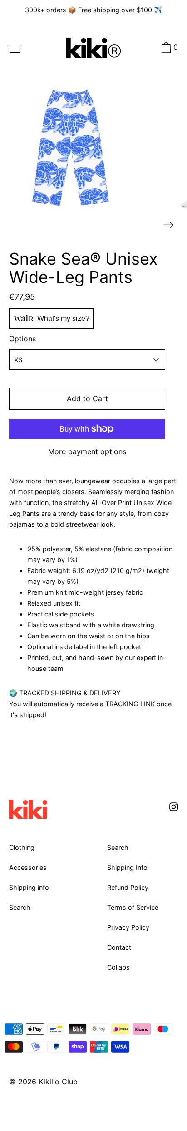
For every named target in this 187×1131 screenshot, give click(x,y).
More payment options (87, 451)
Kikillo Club (58, 1081)
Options (22, 338)
